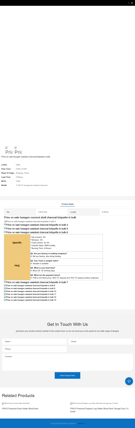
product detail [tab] (67, 204)
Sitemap (80, 423)
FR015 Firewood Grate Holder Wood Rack (20, 408)
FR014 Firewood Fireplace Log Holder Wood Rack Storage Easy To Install (99, 410)
